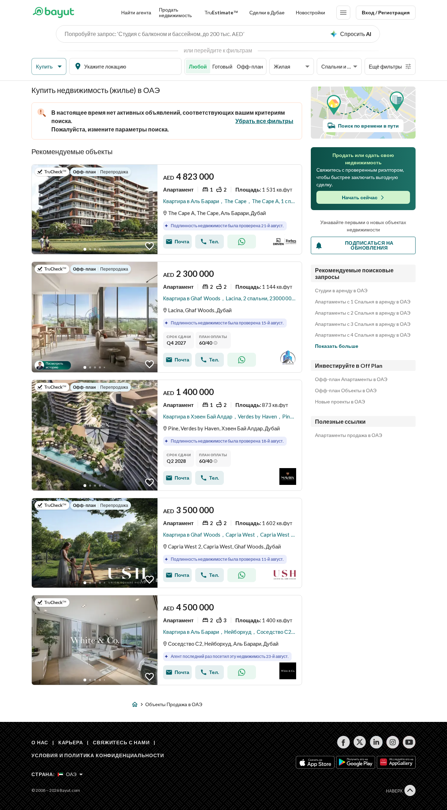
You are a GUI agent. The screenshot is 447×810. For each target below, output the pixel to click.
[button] (49, 67)
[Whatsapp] (241, 242)
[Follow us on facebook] (343, 742)
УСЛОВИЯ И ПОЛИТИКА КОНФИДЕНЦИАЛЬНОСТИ (97, 755)
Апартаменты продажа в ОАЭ (348, 435)
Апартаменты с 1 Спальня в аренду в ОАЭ (362, 301)
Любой (198, 66)
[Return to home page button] (53, 12)
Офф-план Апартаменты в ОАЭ (351, 379)
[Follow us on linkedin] (376, 742)
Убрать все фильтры (264, 120)
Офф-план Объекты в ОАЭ (345, 390)
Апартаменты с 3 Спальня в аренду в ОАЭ (362, 324)
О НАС (39, 742)
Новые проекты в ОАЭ (340, 401)
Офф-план (250, 66)
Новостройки (310, 12)
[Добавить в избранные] (149, 246)
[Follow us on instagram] (392, 742)
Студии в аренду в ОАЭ (341, 290)
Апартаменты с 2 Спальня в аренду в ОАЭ (362, 313)
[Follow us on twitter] (359, 742)
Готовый (222, 66)
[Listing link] (167, 209)
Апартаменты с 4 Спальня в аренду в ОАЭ (362, 335)
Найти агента (136, 12)
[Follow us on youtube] (409, 742)
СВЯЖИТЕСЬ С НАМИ (121, 742)
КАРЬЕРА (70, 742)
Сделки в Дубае (267, 12)
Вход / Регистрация (386, 12)
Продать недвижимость (175, 12)
